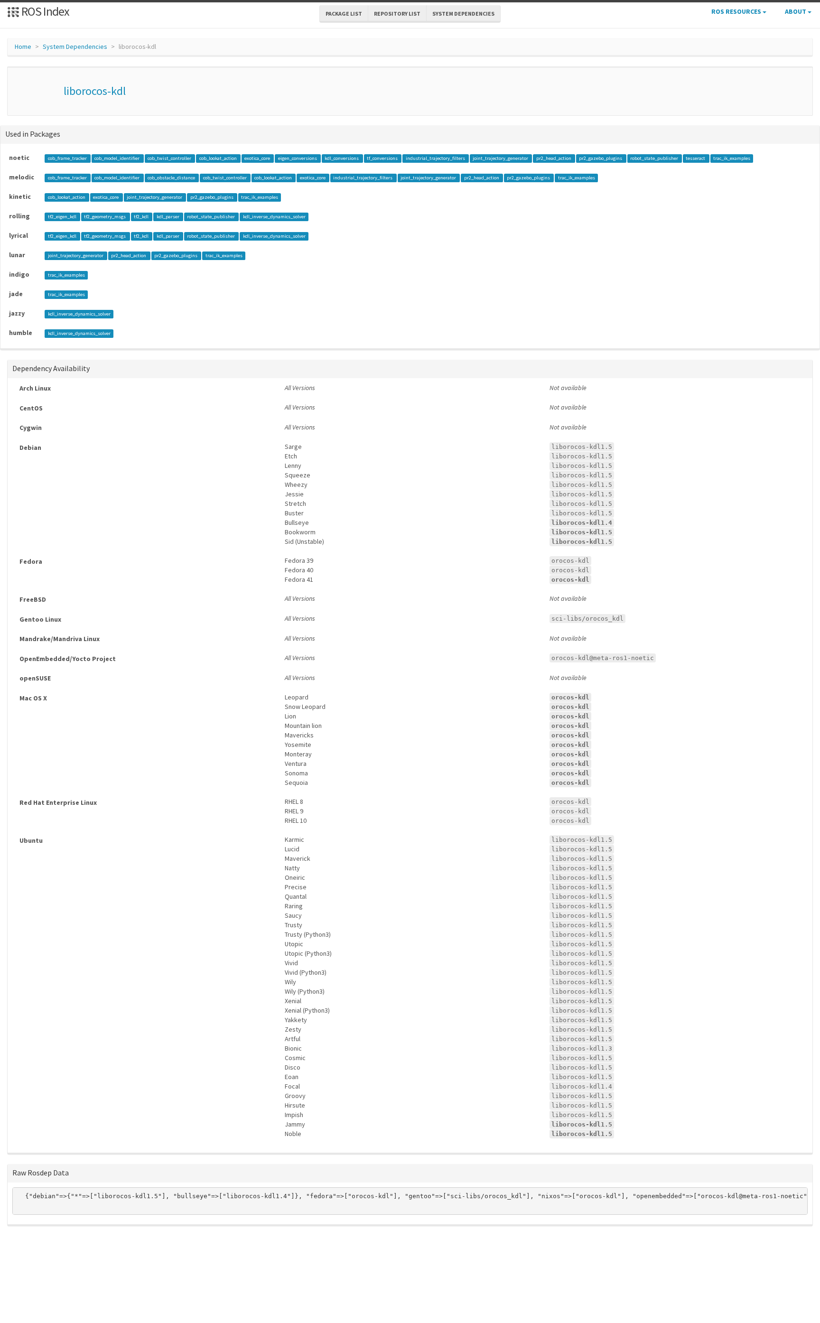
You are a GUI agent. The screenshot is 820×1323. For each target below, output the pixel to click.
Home (23, 46)
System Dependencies (75, 46)
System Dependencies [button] (463, 13)
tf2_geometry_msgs (105, 217)
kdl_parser (168, 217)
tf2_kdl (141, 217)
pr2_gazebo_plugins (601, 158)
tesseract (696, 158)
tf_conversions (383, 158)
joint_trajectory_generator (501, 158)
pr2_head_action (554, 158)
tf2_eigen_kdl (62, 217)
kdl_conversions (342, 158)
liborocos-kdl (95, 91)
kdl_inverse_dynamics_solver (274, 217)
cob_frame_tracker (68, 158)
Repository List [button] (397, 13)
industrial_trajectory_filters (436, 158)
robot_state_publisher (654, 158)
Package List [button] (344, 13)
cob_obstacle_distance (172, 178)
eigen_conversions (298, 158)
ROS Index (44, 11)
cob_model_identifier (117, 158)
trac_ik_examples (731, 158)
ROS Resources (737, 11)
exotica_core (257, 158)
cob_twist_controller (170, 158)
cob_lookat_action (218, 158)
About (796, 11)
